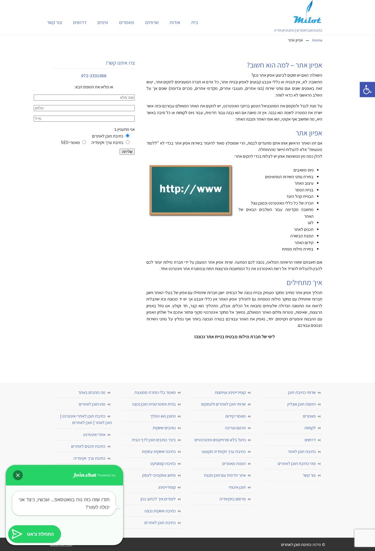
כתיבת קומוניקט (163, 463)
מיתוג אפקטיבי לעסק (159, 475)
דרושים (310, 439)
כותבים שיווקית (164, 427)
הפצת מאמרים (234, 463)
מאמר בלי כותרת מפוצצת (155, 392)
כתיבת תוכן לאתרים (160, 522)
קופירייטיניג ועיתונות (230, 392)
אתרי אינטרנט (94, 434)
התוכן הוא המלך (163, 416)
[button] (367, 89)
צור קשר (309, 475)
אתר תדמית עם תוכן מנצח (225, 475)
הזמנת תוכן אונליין (301, 404)
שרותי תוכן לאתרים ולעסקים (223, 404)
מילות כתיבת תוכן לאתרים (307, 11)
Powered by (105, 475)
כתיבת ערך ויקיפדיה (89, 458)
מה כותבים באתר (91, 392)
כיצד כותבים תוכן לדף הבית (154, 439)
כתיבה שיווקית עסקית (159, 451)
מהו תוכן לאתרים (92, 404)
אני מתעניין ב (98, 135)
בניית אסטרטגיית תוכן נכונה (154, 404)
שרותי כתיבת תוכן (302, 392)
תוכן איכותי (237, 487)
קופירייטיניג (167, 487)
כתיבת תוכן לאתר (302, 451)
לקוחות (310, 427)
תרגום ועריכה (235, 427)
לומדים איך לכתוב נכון (158, 499)
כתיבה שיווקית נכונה (160, 511)
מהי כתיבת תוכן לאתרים (297, 463)
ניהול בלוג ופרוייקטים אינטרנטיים (220, 439)
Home (317, 40)
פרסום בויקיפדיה (232, 499)
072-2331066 (93, 75)
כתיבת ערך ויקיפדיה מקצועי (224, 451)
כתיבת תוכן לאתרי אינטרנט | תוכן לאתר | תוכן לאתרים (86, 419)
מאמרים (309, 416)
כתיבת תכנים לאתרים (88, 446)
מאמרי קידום (236, 416)
